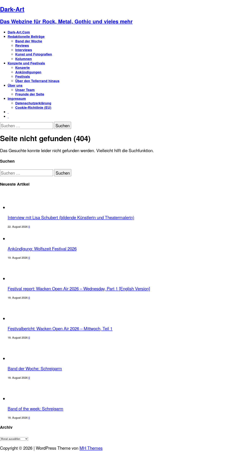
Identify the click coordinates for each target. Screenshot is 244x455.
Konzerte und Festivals (26, 63)
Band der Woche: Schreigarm (35, 368)
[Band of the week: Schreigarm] (22, 398)
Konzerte (22, 67)
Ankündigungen (28, 72)
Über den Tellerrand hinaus (37, 80)
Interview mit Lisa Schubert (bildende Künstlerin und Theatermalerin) (71, 217)
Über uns (15, 85)
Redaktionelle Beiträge (26, 36)
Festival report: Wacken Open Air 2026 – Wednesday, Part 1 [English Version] (79, 288)
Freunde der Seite (29, 94)
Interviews (23, 49)
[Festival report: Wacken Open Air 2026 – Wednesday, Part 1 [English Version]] (23, 278)
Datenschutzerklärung (33, 103)
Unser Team (25, 89)
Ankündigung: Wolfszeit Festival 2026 (42, 248)
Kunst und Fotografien (33, 54)
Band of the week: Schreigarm (35, 408)
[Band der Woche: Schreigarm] (22, 358)
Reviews (22, 45)
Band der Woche (28, 41)
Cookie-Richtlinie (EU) (33, 107)
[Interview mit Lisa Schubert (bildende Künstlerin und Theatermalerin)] (23, 207)
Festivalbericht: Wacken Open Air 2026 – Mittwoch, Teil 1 (60, 328)
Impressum (17, 98)
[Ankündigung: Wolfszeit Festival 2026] (23, 238)
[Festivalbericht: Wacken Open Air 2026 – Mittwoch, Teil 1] (23, 318)
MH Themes (91, 448)
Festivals (22, 76)
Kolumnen (23, 58)
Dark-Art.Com (19, 32)
